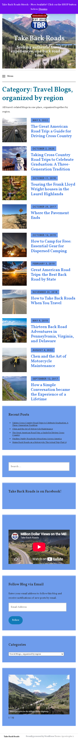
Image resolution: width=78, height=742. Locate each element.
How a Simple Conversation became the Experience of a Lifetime (50, 392)
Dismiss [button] (43, 9)
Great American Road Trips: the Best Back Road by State (50, 274)
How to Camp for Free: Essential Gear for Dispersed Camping (51, 246)
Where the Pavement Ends (50, 215)
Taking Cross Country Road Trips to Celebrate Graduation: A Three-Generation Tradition (52, 162)
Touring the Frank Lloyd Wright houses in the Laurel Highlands (53, 189)
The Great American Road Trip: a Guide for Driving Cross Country (51, 131)
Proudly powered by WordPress (40, 736)
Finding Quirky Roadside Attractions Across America (37, 438)
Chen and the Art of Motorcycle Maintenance (49, 361)
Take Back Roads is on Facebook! (35, 491)
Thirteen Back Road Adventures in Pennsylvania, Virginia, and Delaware (52, 334)
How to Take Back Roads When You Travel (53, 301)
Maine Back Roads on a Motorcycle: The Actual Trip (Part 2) (39, 442)
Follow (15, 620)
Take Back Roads (39, 38)
